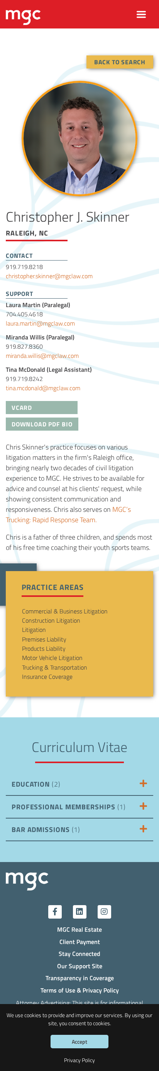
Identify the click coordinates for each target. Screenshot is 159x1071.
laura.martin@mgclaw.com (40, 323)
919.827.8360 (24, 346)
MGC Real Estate (79, 929)
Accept (79, 1041)
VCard (22, 407)
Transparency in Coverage (80, 977)
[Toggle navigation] (141, 14)
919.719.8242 (24, 378)
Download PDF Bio (42, 423)
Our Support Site (79, 965)
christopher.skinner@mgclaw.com (49, 276)
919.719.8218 (24, 266)
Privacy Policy (79, 1060)
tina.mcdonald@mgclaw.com (43, 388)
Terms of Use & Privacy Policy (80, 990)
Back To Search (119, 61)
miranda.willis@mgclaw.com (42, 355)
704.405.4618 (24, 314)
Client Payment (79, 941)
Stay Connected (79, 953)
